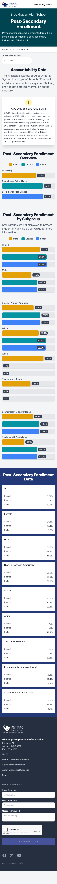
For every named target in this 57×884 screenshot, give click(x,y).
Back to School (20, 49)
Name (9, 790)
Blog (4, 775)
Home (5, 49)
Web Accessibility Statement (15, 759)
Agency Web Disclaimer (13, 764)
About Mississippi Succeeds (15, 770)
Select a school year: (12, 55)
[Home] (9, 4)
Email (9, 800)
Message (11, 811)
